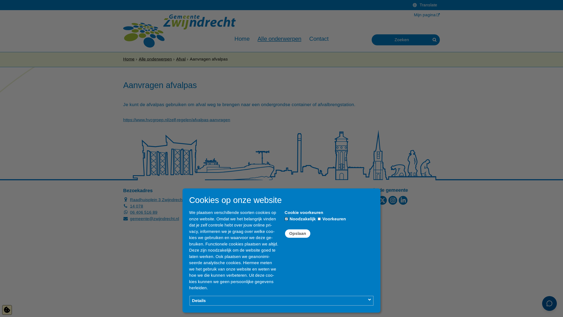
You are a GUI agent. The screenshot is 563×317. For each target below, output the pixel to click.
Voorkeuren (333, 219)
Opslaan (297, 233)
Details (199, 300)
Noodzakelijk (302, 219)
